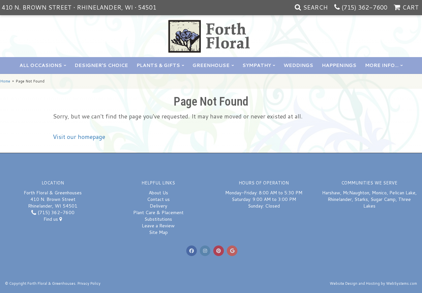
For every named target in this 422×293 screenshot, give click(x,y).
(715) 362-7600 (364, 7)
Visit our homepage (79, 136)
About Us (158, 192)
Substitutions (158, 219)
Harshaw (331, 192)
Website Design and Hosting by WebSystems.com (373, 283)
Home (5, 81)
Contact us (158, 199)
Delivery (158, 206)
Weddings (298, 65)
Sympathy (256, 65)
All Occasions (40, 65)
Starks (361, 199)
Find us (51, 219)
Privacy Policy (89, 283)
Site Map (158, 232)
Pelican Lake (402, 192)
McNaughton (356, 192)
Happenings (339, 65)
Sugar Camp (383, 199)
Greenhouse (211, 65)
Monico (379, 192)
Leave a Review (158, 225)
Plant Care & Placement (158, 212)
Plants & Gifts (158, 65)
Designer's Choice (101, 65)
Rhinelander (340, 199)
